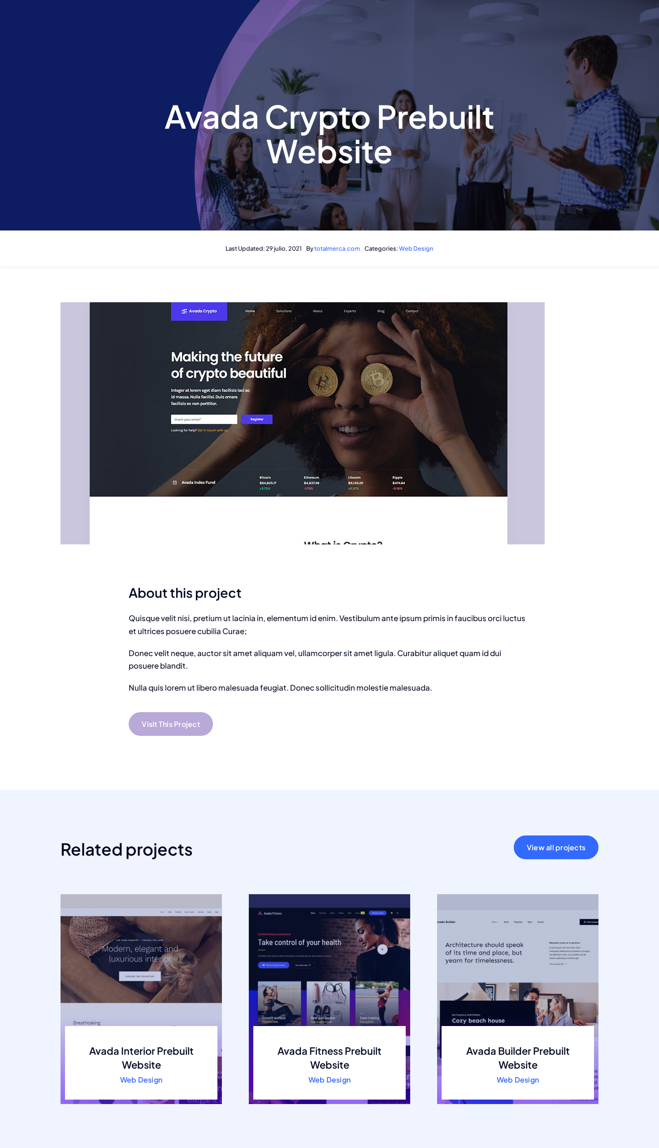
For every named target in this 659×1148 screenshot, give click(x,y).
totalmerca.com (337, 248)
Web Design (416, 248)
